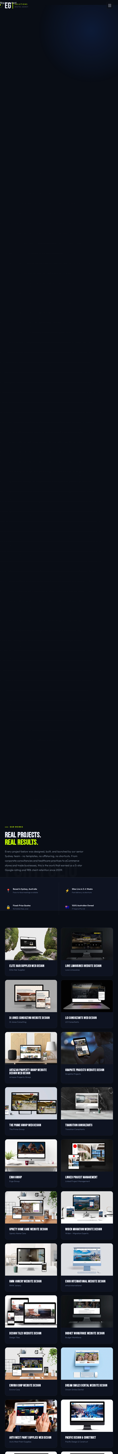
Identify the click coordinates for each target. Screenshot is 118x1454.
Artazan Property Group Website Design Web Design (28, 1071)
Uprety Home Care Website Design (28, 1229)
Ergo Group (15, 1177)
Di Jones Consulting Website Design (29, 1018)
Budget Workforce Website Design (84, 1333)
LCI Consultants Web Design (81, 1018)
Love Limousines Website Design (83, 966)
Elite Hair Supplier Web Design (26, 966)
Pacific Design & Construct (80, 1437)
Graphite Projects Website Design (84, 1070)
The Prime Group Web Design (25, 1125)
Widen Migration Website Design (83, 1229)
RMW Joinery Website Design (25, 1281)
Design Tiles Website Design (25, 1333)
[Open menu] (109, 5)
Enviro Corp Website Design (25, 1385)
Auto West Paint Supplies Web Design (30, 1437)
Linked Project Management (81, 1177)
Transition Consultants (78, 1125)
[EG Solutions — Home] (16, 5)
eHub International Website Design (85, 1281)
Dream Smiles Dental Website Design (86, 1385)
